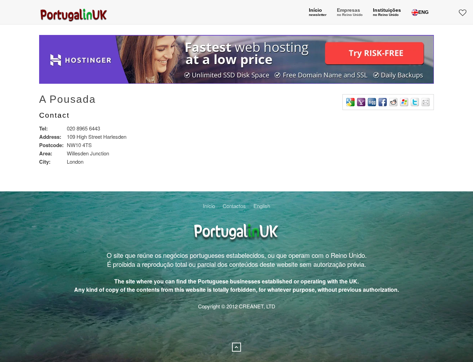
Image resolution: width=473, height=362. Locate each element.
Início (209, 205)
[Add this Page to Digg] (372, 102)
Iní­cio (318, 12)
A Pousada (67, 99)
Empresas (350, 12)
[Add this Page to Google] (350, 102)
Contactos (234, 205)
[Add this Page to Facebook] (382, 102)
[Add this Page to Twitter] (415, 102)
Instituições (387, 12)
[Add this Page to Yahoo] (361, 102)
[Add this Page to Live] (404, 102)
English (261, 205)
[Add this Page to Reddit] (393, 102)
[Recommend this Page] (425, 102)
